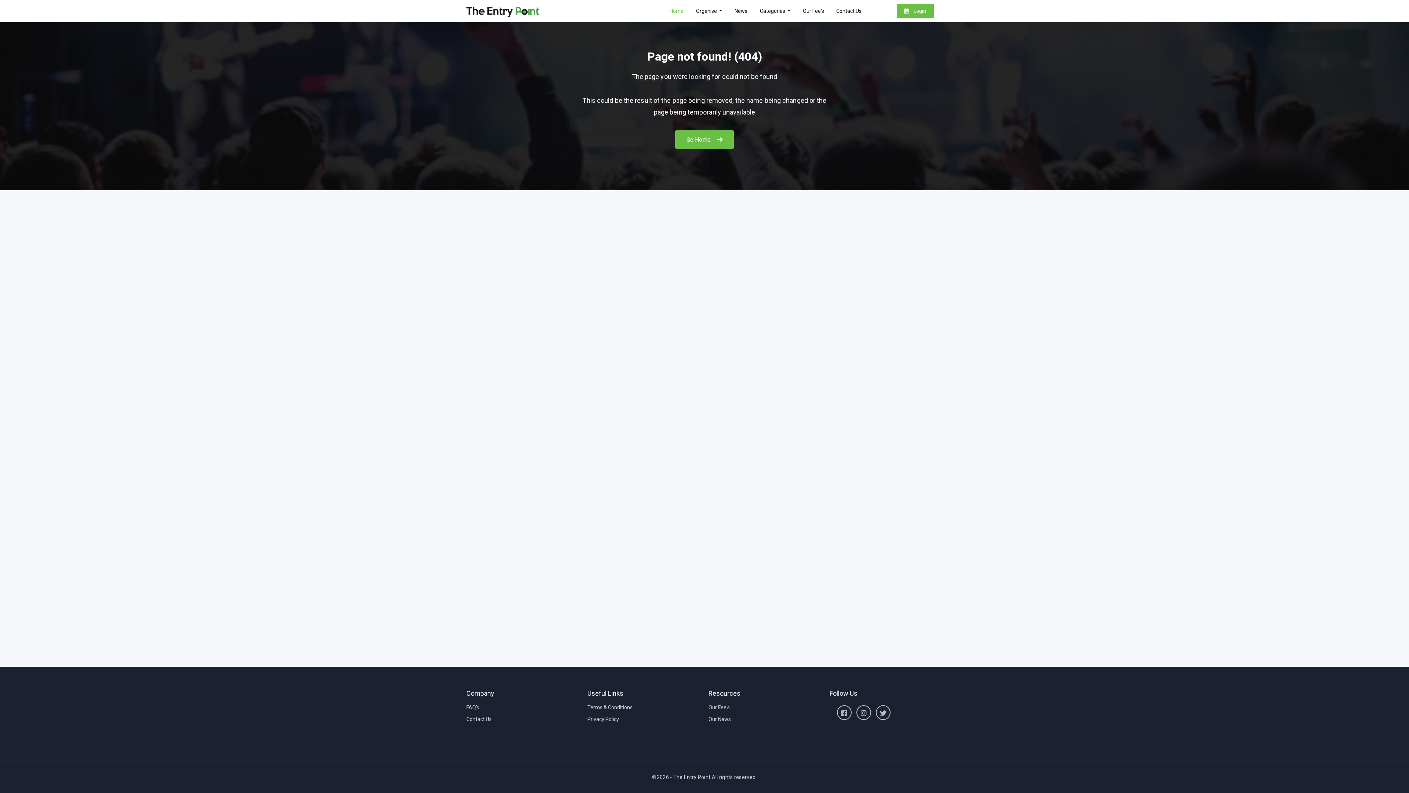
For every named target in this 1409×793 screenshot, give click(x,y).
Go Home (699, 139)
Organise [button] (707, 11)
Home (677, 11)
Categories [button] (773, 11)
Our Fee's (813, 11)
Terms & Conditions (610, 707)
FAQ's (472, 707)
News (741, 11)
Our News (720, 719)
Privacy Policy (603, 719)
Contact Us (849, 11)
